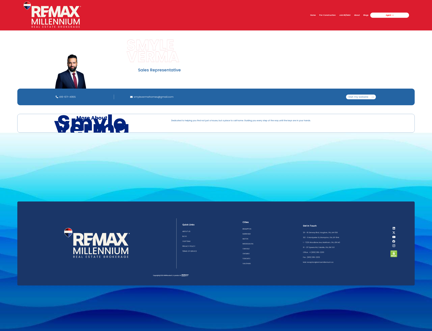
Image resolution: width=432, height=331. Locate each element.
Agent (388, 15)
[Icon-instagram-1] (394, 246)
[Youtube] (394, 237)
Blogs (365, 15)
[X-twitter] (394, 233)
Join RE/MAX (345, 15)
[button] (361, 97)
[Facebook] (394, 241)
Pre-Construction (327, 15)
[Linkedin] (394, 228)
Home (313, 15)
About (357, 15)
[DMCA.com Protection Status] (393, 256)
